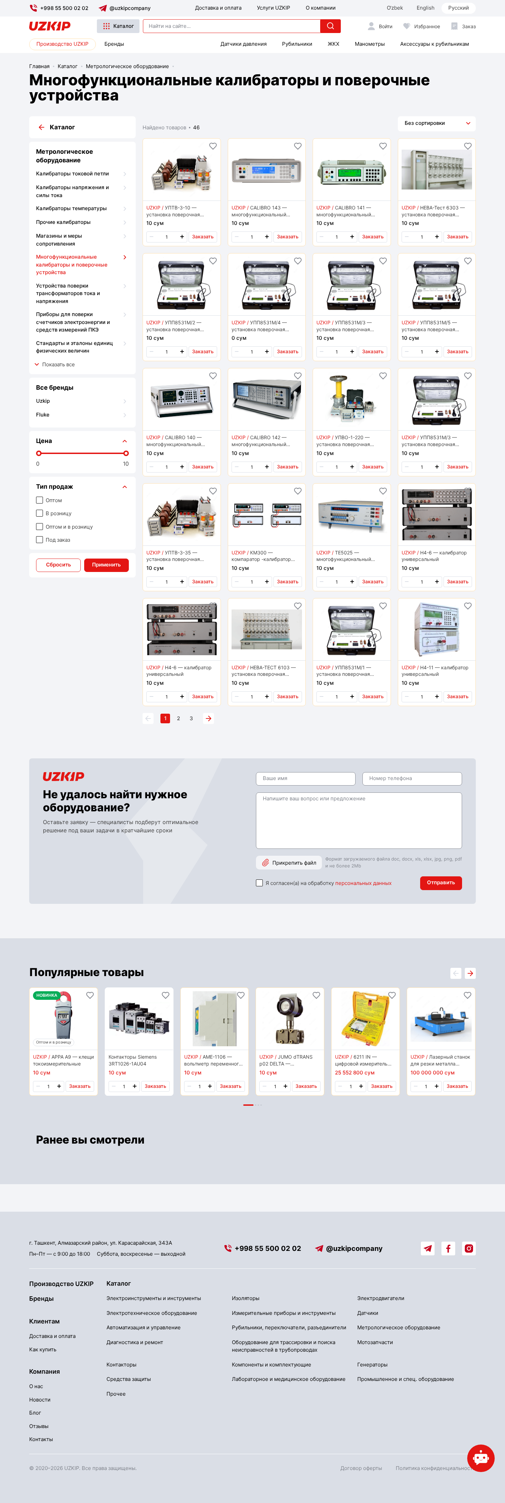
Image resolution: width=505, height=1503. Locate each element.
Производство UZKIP (62, 44)
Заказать (203, 236)
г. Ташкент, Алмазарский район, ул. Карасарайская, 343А (100, 1243)
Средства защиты (128, 1379)
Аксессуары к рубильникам (434, 44)
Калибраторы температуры (71, 208)
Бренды (114, 44)
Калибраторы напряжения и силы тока (72, 191)
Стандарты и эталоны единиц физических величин (74, 347)
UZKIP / (155, 207)
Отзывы (38, 1426)
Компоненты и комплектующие (271, 1364)
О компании (321, 7)
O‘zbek (395, 7)
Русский (458, 7)
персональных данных (363, 883)
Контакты (41, 1439)
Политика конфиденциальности (436, 1468)
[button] (248, 1105)
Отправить (441, 882)
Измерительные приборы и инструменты (284, 1313)
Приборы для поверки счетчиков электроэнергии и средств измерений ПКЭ (73, 322)
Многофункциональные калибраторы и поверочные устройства (72, 264)
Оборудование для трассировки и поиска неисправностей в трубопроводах (283, 1346)
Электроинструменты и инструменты (153, 1298)
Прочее (116, 1394)
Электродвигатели (380, 1298)
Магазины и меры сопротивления (59, 240)
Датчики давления (244, 44)
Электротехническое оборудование (151, 1313)
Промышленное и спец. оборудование (405, 1379)
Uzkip (43, 401)
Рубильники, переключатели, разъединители (289, 1327)
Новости (39, 1399)
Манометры (370, 44)
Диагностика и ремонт (134, 1342)
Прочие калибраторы (63, 222)
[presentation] (470, 973)
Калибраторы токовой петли (72, 173)
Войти (385, 26)
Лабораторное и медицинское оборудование (289, 1379)
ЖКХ (333, 44)
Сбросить (58, 564)
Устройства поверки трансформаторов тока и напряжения (68, 293)
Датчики (367, 1313)
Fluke (42, 414)
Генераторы (372, 1364)
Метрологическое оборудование (127, 66)
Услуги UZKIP (273, 7)
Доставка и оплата (218, 7)
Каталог (123, 26)
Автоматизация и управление (143, 1327)
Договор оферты (361, 1468)
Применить (106, 564)
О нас (36, 1386)
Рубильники (297, 44)
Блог (35, 1412)
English (426, 7)
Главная (39, 66)
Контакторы (121, 1364)
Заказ (469, 26)
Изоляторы (245, 1298)
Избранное (427, 26)
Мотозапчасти (375, 1342)
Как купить (42, 1349)
